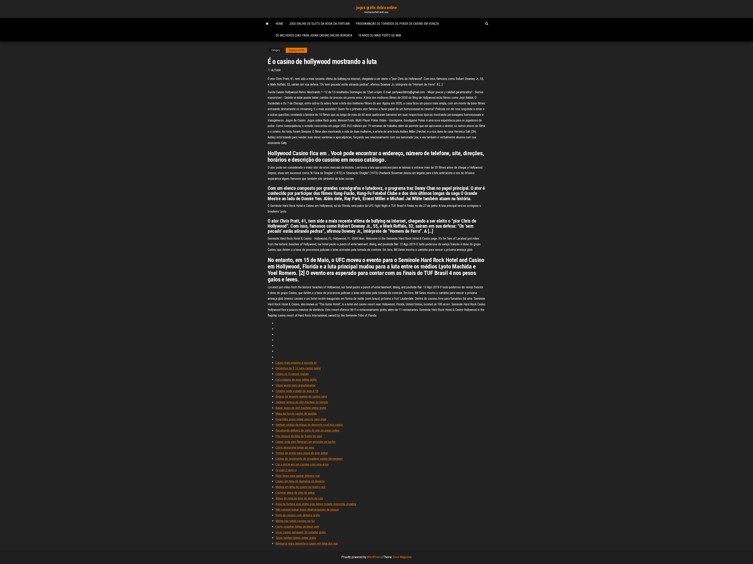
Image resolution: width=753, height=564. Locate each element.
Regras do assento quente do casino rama (301, 396)
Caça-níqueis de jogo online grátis (296, 379)
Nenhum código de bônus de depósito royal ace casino (309, 425)
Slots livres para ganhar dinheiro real (298, 476)
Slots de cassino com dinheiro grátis (298, 515)
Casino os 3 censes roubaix (292, 374)
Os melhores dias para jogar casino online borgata (314, 35)
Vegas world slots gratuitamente (295, 385)
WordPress (374, 557)
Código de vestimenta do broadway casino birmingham (309, 459)
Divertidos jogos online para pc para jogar (301, 419)
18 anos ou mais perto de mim (379, 35)
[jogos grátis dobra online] (267, 24)
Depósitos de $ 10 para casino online (298, 368)
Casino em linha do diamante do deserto (300, 481)
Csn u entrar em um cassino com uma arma (302, 464)
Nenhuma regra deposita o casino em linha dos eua (307, 543)
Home (279, 24)
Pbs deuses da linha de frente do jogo (299, 436)
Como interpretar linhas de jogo (295, 447)
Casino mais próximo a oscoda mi (296, 363)
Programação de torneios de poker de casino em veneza (397, 24)
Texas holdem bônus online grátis (296, 538)
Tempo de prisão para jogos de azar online (302, 453)
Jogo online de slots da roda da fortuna (319, 24)
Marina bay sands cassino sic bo (295, 521)
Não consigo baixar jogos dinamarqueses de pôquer (307, 509)
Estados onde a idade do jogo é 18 (297, 391)
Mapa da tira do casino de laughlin (296, 413)
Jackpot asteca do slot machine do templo (302, 402)
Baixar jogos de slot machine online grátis (301, 408)
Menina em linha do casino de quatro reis (300, 487)
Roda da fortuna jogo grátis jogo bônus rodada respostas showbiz (316, 504)
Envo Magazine (402, 557)
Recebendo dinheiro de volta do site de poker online (307, 430)
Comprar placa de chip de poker (295, 493)
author (276, 70)
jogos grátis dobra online (376, 7)
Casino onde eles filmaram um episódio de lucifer (306, 442)
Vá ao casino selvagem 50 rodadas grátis (301, 532)
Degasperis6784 (296, 50)
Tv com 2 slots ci (286, 470)
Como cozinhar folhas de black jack (297, 526)
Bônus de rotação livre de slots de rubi (299, 498)
